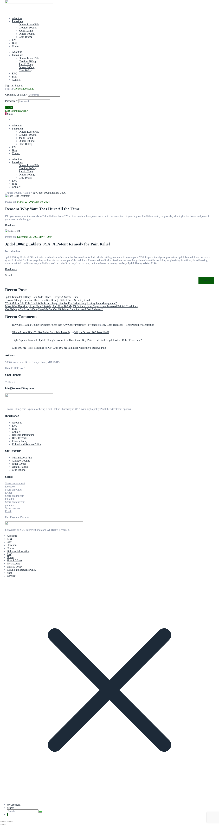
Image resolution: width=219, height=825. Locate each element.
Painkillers (17, 21)
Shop (9, 572)
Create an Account (24, 88)
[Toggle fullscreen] (4, 821)
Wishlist (11, 575)
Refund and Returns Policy (26, 444)
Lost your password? (16, 110)
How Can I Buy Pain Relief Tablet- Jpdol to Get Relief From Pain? (105, 340)
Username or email (16, 94)
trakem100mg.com (36, 529)
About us (17, 18)
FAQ (14, 39)
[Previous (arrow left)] (1, 824)
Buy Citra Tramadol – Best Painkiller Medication (127, 324)
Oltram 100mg (27, 33)
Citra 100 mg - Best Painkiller (28, 347)
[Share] (8, 821)
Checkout (12, 545)
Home (10, 557)
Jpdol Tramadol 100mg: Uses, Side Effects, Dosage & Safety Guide (41, 297)
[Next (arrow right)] (4, 824)
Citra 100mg (25, 36)
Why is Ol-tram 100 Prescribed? (91, 332)
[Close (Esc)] (11, 821)
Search (8, 275)
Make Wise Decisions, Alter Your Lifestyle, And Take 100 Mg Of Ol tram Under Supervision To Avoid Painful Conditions (71, 306)
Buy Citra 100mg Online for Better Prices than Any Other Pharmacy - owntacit (54, 324)
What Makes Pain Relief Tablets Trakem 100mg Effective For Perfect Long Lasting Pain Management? (61, 303)
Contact (16, 46)
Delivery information (23, 434)
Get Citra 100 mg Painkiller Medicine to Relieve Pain (77, 347)
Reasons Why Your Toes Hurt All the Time (42, 209)
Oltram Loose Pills (29, 24)
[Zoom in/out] (1, 821)
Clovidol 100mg (27, 27)
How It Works (19, 438)
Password (11, 100)
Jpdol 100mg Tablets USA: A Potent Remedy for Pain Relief (57, 244)
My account (13, 563)
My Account (13, 804)
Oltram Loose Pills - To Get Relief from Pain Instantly (41, 332)
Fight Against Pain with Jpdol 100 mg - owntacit (38, 340)
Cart (9, 541)
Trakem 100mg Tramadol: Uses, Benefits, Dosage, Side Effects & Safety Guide (48, 300)
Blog (14, 43)
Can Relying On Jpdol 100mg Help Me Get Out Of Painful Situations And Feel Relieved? (54, 309)
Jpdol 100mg (26, 30)
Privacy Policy (20, 441)
